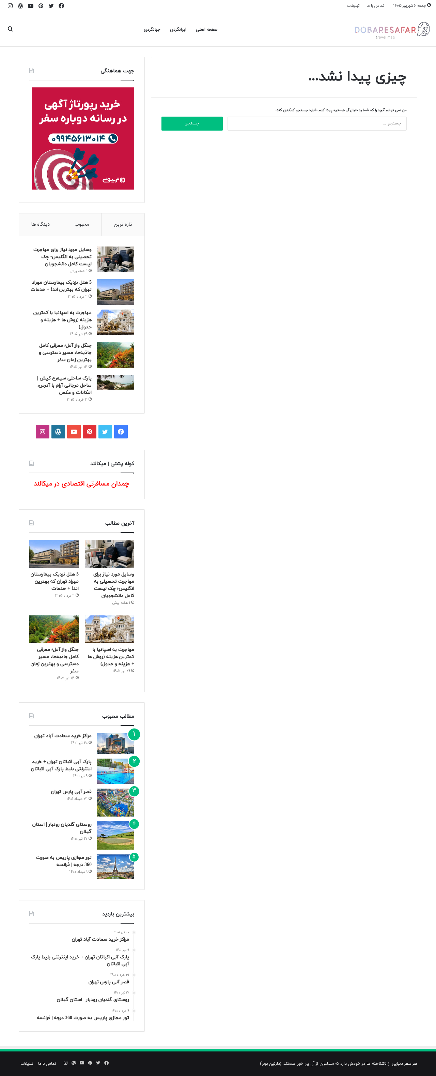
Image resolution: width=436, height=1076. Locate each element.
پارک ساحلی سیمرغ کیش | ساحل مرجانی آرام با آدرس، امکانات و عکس (64, 385)
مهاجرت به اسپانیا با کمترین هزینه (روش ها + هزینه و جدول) (62, 320)
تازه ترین (123, 224)
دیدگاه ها (40, 224)
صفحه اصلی (207, 29)
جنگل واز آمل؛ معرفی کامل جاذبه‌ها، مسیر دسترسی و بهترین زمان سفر (65, 352)
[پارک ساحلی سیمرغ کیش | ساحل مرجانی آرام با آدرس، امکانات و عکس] (115, 382)
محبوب (82, 224)
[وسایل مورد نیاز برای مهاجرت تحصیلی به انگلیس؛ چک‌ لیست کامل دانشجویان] (115, 259)
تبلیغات (353, 6)
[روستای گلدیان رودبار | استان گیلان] (115, 835)
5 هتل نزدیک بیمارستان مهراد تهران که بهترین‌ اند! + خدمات (55, 581)
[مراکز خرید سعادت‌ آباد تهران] (115, 743)
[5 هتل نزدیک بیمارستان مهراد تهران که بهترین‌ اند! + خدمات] (115, 292)
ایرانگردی (178, 29)
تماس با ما (376, 6)
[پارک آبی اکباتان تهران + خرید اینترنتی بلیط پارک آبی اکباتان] (115, 771)
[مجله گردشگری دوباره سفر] (392, 30)
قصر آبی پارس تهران (71, 792)
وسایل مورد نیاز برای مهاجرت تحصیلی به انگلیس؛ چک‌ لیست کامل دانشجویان (62, 256)
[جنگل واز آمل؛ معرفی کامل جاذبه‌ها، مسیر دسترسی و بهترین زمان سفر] (115, 355)
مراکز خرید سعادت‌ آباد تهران (63, 736)
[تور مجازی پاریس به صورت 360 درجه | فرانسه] (115, 866)
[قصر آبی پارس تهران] (115, 803)
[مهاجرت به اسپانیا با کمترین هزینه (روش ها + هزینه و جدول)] (115, 322)
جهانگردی (152, 29)
